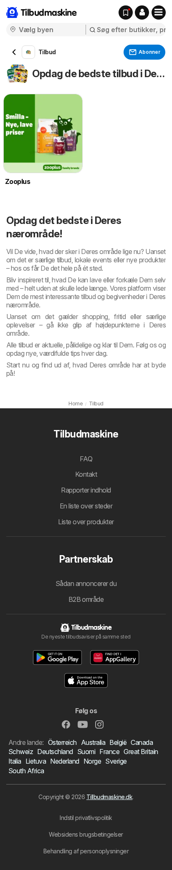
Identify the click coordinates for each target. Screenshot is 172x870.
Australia (93, 742)
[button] (142, 12)
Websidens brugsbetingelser (86, 834)
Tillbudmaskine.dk (109, 796)
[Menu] (159, 12)
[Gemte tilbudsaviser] (126, 12)
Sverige (115, 761)
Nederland (64, 761)
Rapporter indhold (86, 490)
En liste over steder (86, 506)
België (117, 742)
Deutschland (55, 751)
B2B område (86, 599)
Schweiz (20, 751)
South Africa (26, 771)
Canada (142, 742)
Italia (14, 761)
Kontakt (86, 474)
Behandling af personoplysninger (86, 851)
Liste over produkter (86, 522)
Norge (92, 761)
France (109, 751)
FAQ (86, 459)
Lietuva (35, 761)
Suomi (86, 751)
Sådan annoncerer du (86, 583)
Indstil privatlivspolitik (86, 817)
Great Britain (141, 751)
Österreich (62, 742)
